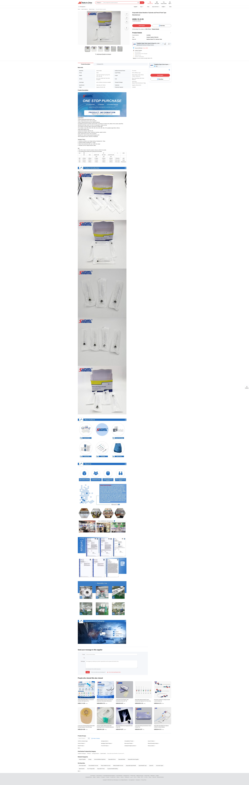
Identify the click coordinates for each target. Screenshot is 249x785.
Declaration (138, 779)
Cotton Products (81, 743)
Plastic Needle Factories (105, 765)
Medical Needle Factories (118, 765)
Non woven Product (128, 743)
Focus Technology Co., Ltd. (116, 779)
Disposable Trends (101, 768)
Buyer (141, 6)
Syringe (89, 759)
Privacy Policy (143, 779)
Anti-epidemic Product (129, 741)
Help (148, 6)
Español (98, 777)
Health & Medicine (84, 9)
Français (107, 777)
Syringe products (104, 741)
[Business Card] (169, 69)
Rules (170, 6)
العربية (131, 777)
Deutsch (122, 777)
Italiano (118, 777)
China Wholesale (119, 775)
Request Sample (155, 29)
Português (103, 777)
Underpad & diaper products (130, 745)
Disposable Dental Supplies (133, 759)
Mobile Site (153, 775)
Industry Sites (132, 775)
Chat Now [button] (162, 25)
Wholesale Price (126, 775)
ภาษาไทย (145, 777)
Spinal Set (151, 765)
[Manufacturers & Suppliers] (85, 2)
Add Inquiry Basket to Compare (104, 54)
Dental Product (81, 745)
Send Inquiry (142, 25)
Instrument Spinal (159, 765)
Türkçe (150, 777)
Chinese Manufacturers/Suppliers (109, 775)
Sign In (134, 58)
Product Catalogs (96, 738)
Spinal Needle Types (143, 765)
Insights (157, 775)
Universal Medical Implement (100, 759)
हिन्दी (142, 777)
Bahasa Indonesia (160, 777)
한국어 (135, 777)
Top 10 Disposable (91, 768)
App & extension (155, 6)
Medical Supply (91, 9)
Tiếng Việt (154, 777)
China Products (99, 775)
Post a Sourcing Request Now (114, 672)
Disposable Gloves (112, 759)
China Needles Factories (93, 765)
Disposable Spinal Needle (131, 765)
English (94, 777)
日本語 (139, 777)
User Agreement (132, 779)
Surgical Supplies (82, 759)
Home (79, 9)
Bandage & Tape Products (106, 743)
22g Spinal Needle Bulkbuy (112, 768)
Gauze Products (151, 741)
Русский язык (112, 777)
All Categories (82, 6)
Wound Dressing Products (153, 743)
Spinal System (81, 768)
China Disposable (82, 765)
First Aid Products (104, 745)
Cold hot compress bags (83, 741)
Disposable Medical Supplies (101, 9)
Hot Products (92, 775)
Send (88, 672)
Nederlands (127, 777)
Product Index (146, 775)
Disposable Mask (121, 759)
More (79, 771)
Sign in (170, 3)
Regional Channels (140, 775)
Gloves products (151, 745)
